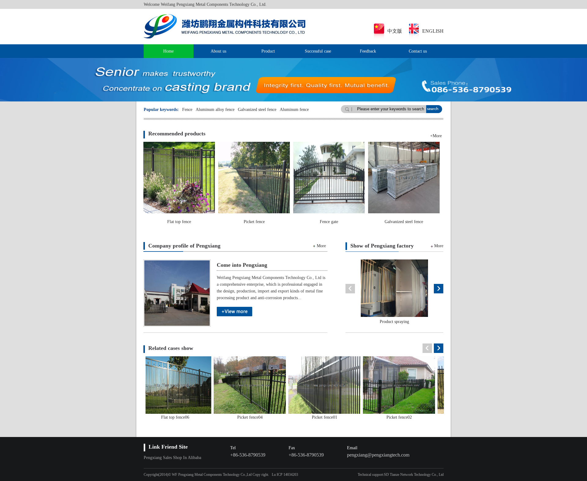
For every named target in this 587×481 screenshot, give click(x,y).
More (321, 246)
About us (218, 51)
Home (168, 51)
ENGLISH (433, 31)
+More (436, 136)
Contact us (418, 51)
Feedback (368, 51)
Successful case (318, 51)
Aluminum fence (294, 109)
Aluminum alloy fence (215, 109)
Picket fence (254, 221)
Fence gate (329, 221)
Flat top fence (179, 221)
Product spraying (384, 321)
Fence (187, 109)
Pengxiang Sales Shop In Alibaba (172, 457)
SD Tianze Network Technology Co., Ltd (414, 474)
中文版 (394, 31)
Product (268, 51)
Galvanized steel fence (257, 109)
